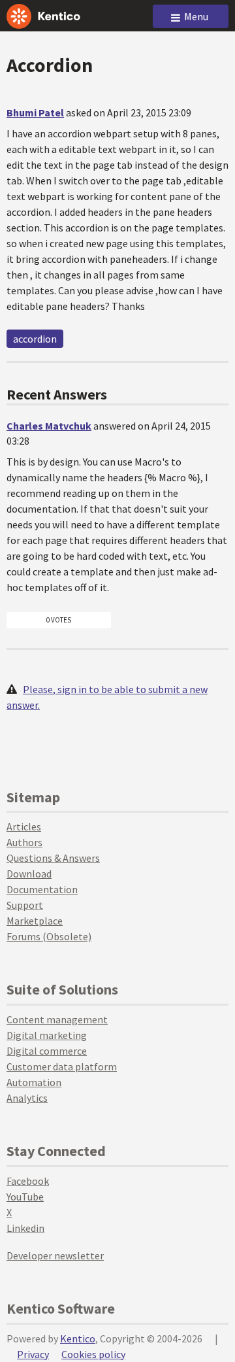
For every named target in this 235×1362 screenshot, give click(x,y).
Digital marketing (47, 1035)
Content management (57, 1019)
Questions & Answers (53, 857)
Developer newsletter (55, 1255)
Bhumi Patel (35, 112)
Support (25, 904)
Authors (24, 842)
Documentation (42, 889)
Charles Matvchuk (49, 425)
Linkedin (25, 1227)
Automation (34, 1082)
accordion (35, 338)
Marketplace (35, 920)
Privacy (33, 1354)
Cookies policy (93, 1354)
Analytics (27, 1097)
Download (29, 873)
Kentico (77, 1338)
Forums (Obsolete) (49, 936)
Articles (24, 826)
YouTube (25, 1196)
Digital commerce (47, 1050)
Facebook (28, 1180)
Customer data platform (62, 1066)
